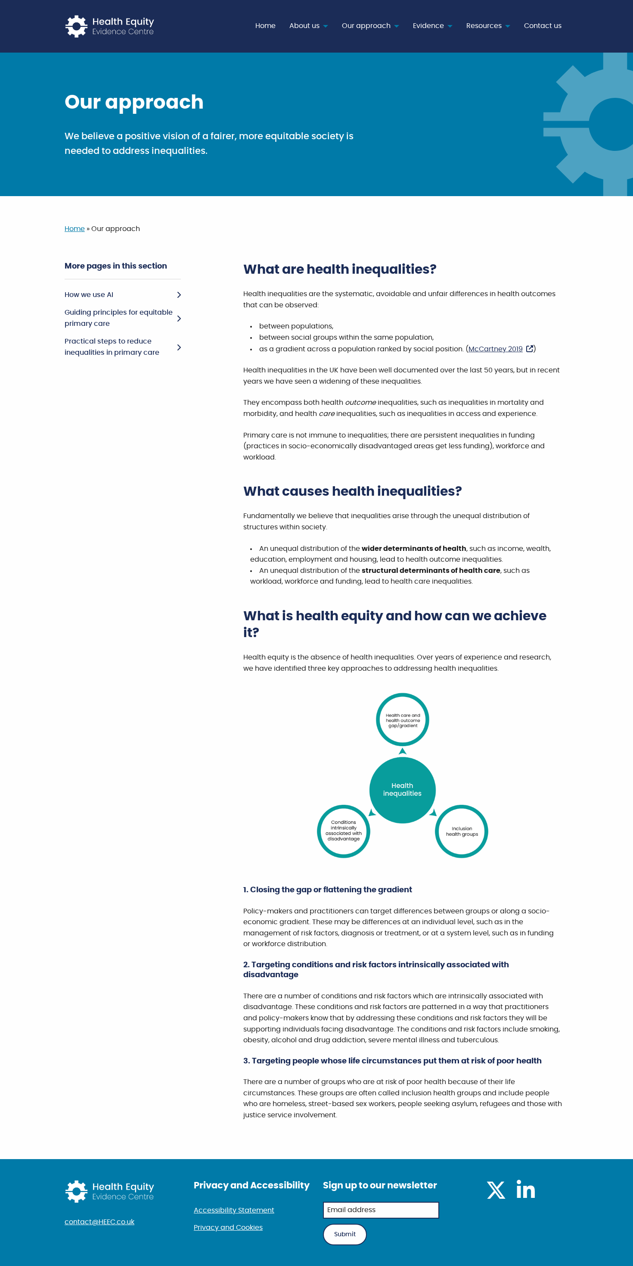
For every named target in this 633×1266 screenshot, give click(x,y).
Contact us (543, 25)
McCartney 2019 (496, 349)
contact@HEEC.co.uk (99, 1222)
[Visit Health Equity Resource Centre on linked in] (526, 1195)
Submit (345, 1234)
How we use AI (89, 294)
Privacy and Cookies (228, 1227)
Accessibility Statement (234, 1210)
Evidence (428, 25)
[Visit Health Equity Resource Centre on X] (496, 1195)
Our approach (366, 25)
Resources (484, 25)
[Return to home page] (111, 25)
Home (265, 25)
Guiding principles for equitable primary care (119, 318)
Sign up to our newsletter (380, 1185)
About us (304, 25)
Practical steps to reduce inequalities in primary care (112, 347)
